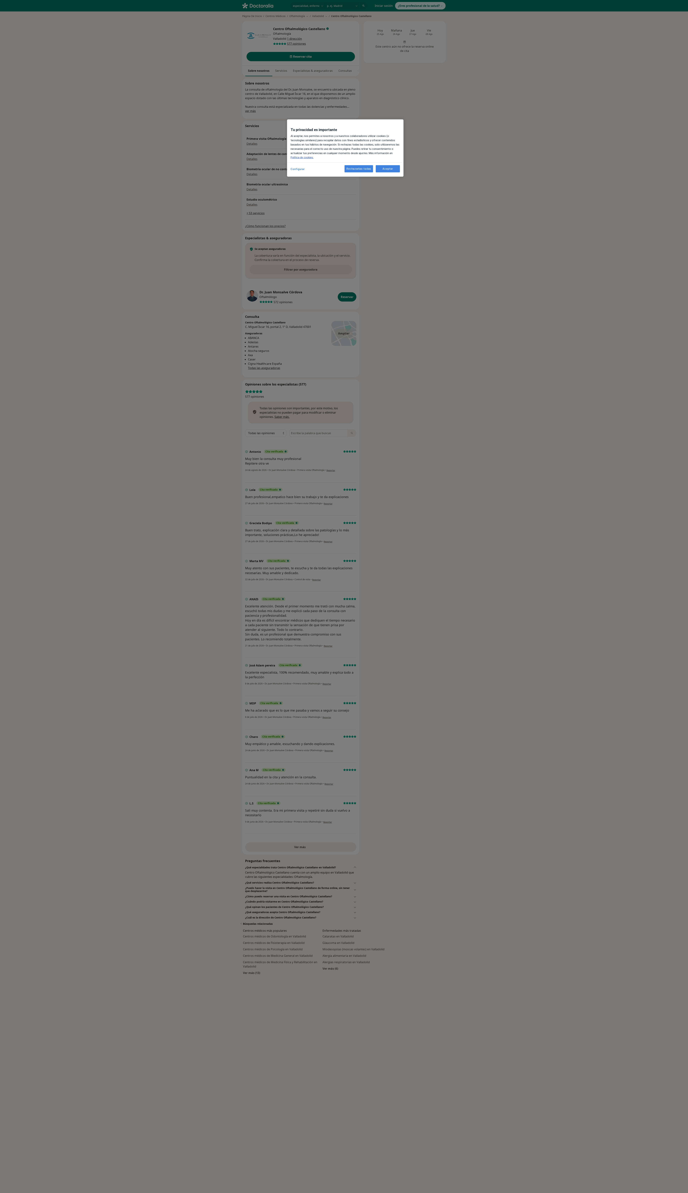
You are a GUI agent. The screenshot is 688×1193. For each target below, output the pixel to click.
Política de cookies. (302, 157)
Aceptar (388, 168)
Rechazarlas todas (359, 168)
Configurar (298, 169)
